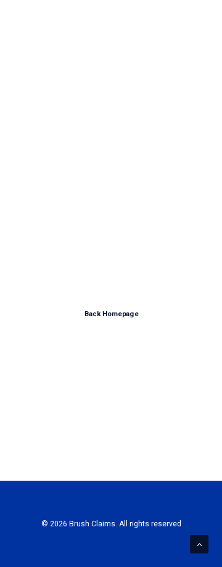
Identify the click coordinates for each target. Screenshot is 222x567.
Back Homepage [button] (111, 314)
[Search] (156, 25)
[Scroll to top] (199, 544)
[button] (193, 26)
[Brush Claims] (49, 26)
